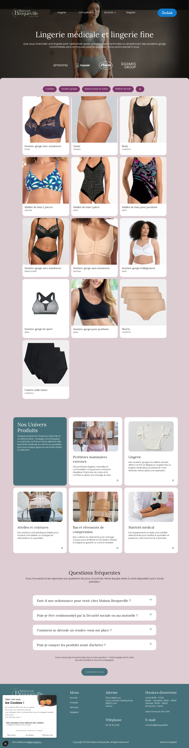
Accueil (73, 698)
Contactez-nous (94, 671)
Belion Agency (34, 742)
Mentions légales (168, 742)
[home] (25, 12)
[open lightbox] (45, 119)
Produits (74, 703)
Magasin (74, 712)
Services (74, 707)
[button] (86, 13)
